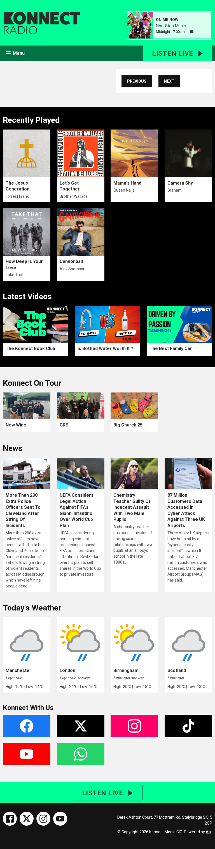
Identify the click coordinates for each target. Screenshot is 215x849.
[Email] (191, 32)
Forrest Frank (17, 196)
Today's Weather (32, 607)
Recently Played (31, 120)
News (12, 448)
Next (169, 81)
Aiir (208, 832)
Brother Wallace (74, 196)
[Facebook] (10, 819)
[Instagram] (43, 819)
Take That (15, 275)
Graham (174, 190)
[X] (27, 819)
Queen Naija (124, 190)
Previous (136, 81)
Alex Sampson (72, 269)
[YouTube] (60, 819)
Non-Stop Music (171, 25)
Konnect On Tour (32, 383)
